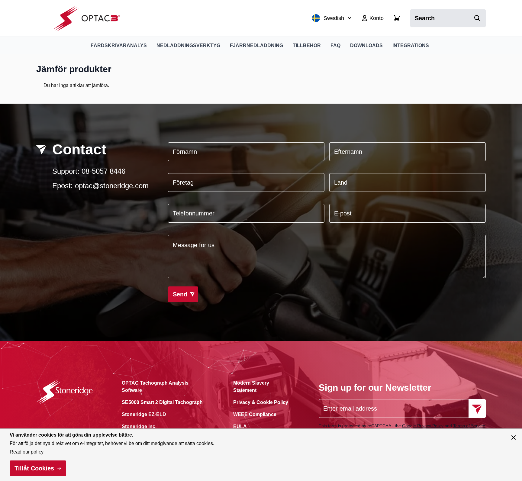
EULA (240, 426)
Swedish (334, 18)
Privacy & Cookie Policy (260, 402)
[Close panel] (513, 437)
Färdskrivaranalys (119, 45)
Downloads (366, 45)
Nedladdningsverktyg (188, 45)
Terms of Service (469, 425)
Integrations (410, 45)
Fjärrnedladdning (256, 45)
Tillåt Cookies (34, 468)
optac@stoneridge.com (112, 186)
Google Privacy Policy (422, 425)
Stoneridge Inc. (139, 426)
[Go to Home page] (89, 18)
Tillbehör (307, 45)
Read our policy (27, 451)
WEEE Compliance (254, 414)
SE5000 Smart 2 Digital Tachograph (162, 402)
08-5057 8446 (103, 171)
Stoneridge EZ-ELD (144, 414)
